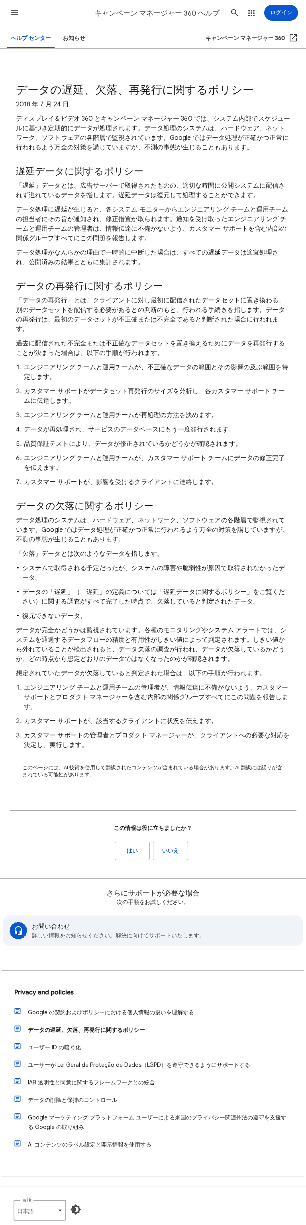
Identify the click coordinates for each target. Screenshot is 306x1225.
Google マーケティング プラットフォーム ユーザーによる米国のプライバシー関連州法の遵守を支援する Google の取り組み (157, 1122)
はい (132, 850)
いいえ (170, 850)
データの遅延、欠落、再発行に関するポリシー (86, 1029)
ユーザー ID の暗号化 (54, 1047)
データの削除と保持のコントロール (72, 1099)
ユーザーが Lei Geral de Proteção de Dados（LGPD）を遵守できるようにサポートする (139, 1064)
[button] (14, 12)
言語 (26, 1200)
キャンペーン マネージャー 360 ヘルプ (157, 13)
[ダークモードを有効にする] (75, 1209)
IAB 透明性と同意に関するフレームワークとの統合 (91, 1082)
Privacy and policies (44, 992)
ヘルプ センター (31, 38)
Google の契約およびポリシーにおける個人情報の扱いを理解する (111, 1012)
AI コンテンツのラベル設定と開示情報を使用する (89, 1144)
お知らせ (74, 38)
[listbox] (40, 1210)
